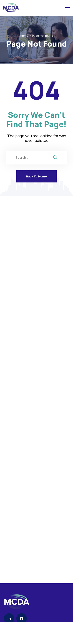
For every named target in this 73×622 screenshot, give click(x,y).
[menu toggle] (67, 7)
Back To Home (36, 176)
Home (24, 36)
